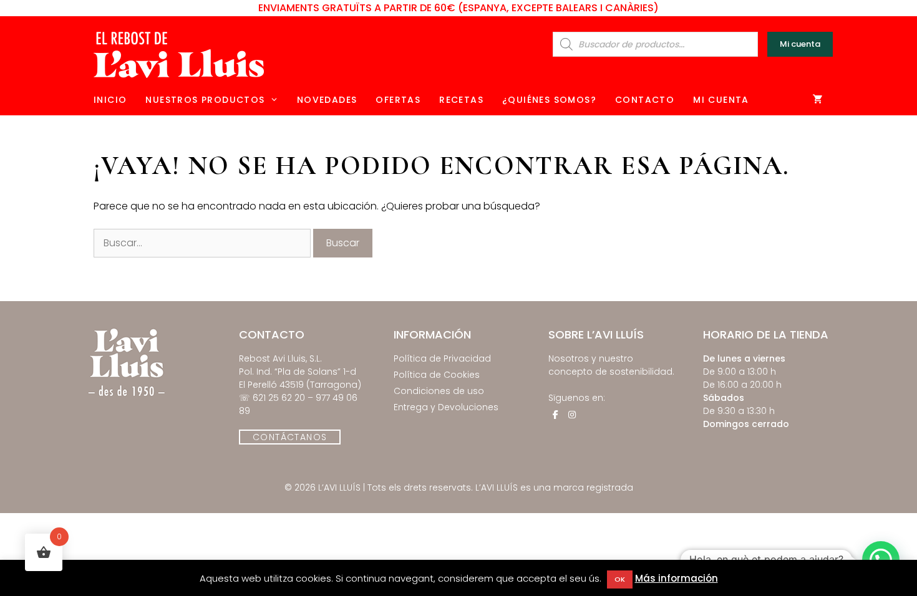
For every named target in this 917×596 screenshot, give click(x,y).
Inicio (110, 100)
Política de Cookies (437, 374)
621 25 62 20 (279, 398)
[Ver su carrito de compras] (818, 99)
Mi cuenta (800, 44)
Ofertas (398, 100)
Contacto (644, 100)
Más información (676, 578)
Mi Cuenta (721, 100)
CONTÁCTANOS (290, 437)
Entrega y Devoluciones (446, 407)
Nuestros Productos (204, 100)
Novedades (327, 100)
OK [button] (619, 579)
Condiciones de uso (439, 391)
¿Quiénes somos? (549, 100)
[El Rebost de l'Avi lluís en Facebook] (555, 414)
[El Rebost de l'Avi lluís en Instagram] (572, 414)
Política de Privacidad (442, 358)
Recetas (461, 100)
